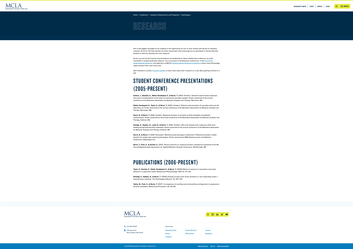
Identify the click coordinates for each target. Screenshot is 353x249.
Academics (144, 15)
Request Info (300, 6)
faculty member (159, 71)
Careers (208, 230)
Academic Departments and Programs (165, 15)
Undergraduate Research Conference (187, 63)
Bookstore (208, 233)
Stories (167, 233)
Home (135, 15)
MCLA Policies (203, 246)
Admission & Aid (170, 230)
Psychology (185, 15)
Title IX (212, 246)
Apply (319, 6)
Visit (311, 6)
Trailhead (168, 237)
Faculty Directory (191, 230)
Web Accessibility (223, 246)
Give (328, 6)
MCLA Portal (189, 233)
